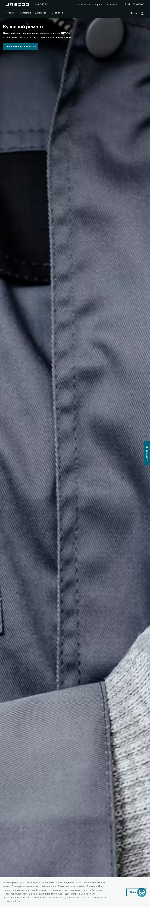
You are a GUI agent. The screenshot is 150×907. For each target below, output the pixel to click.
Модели (10, 13)
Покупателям (24, 13)
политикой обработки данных (59, 882)
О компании (57, 13)
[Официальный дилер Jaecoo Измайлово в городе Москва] (17, 4)
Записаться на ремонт (18, 46)
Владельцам (41, 13)
